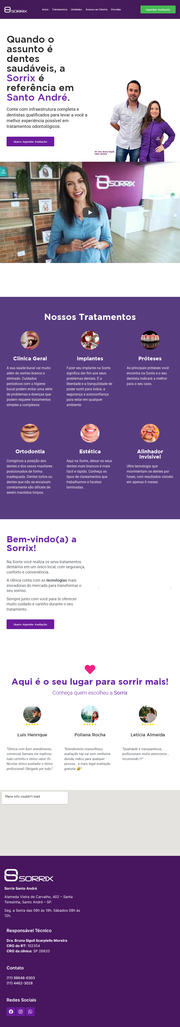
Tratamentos (59, 9)
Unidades (76, 9)
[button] (98, 588)
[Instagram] (20, 1011)
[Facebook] (11, 1011)
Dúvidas (116, 9)
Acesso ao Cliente (97, 9)
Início (45, 9)
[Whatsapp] (30, 1011)
